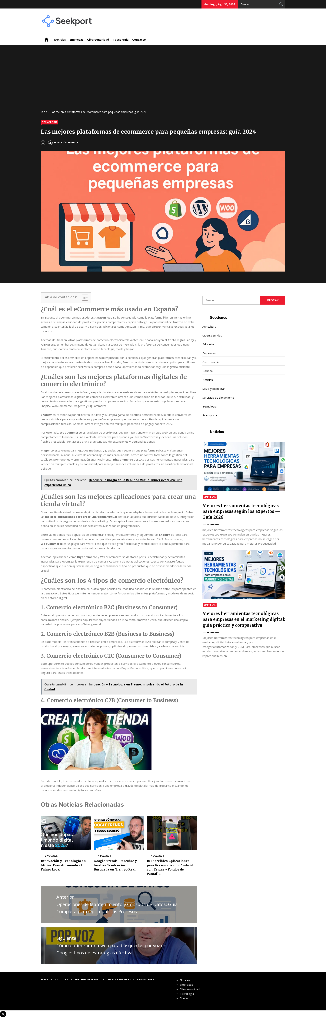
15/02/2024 (157, 855)
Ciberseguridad (98, 39)
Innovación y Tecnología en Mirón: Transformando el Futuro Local (63, 865)
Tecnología (120, 39)
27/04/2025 (51, 855)
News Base (147, 979)
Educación (208, 344)
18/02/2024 (104, 855)
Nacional (207, 371)
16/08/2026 (213, 632)
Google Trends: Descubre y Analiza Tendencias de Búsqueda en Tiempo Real (115, 865)
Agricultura (209, 326)
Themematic (124, 979)
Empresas (76, 39)
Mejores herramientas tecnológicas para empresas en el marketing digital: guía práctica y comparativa (243, 619)
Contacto (139, 39)
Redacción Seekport (67, 142)
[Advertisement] (163, 79)
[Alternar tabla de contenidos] (83, 297)
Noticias (60, 39)
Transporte (209, 415)
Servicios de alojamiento (218, 397)
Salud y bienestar (213, 388)
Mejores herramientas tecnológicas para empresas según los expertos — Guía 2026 (241, 511)
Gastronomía (210, 362)
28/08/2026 (213, 524)
